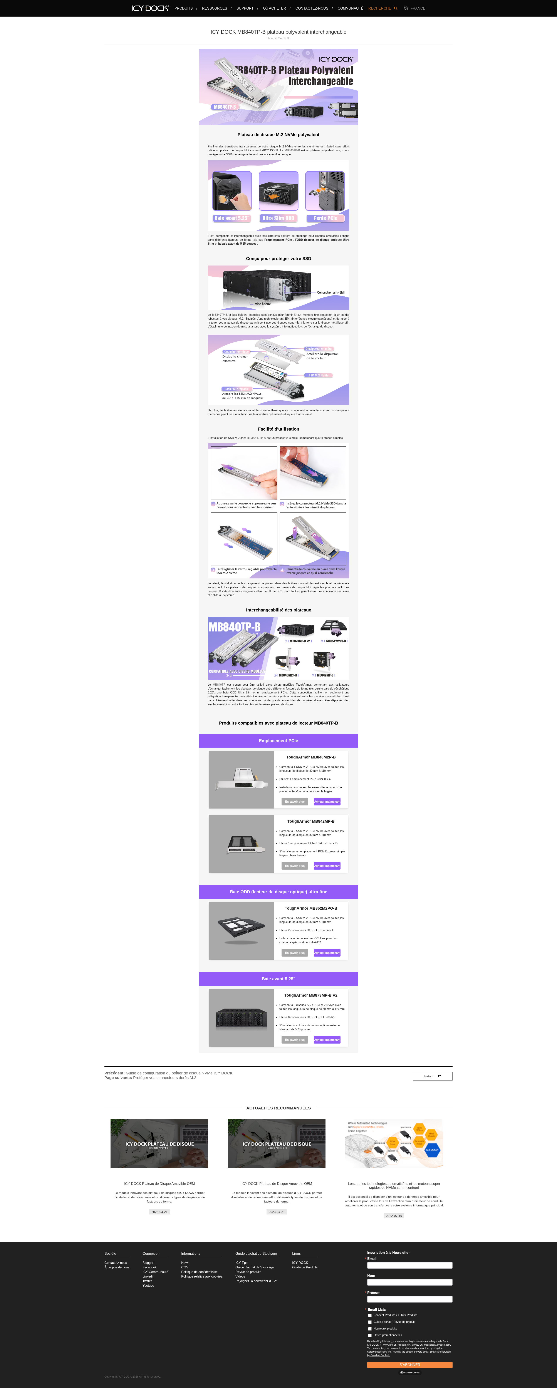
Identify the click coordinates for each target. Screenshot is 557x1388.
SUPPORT (245, 8)
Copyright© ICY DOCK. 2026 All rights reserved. (132, 1376)
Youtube (148, 1285)
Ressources (214, 8)
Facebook (150, 1267)
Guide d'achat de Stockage (254, 1267)
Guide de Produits (305, 1267)
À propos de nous (116, 1267)
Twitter (147, 1281)
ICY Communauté (155, 1272)
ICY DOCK (300, 1262)
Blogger (148, 1262)
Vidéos (240, 1276)
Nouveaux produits (385, 1328)
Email (371, 1258)
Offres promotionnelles (388, 1335)
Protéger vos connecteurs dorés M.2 (164, 1078)
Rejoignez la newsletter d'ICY (256, 1281)
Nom (371, 1275)
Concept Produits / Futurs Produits (395, 1315)
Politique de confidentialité (199, 1272)
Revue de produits (248, 1272)
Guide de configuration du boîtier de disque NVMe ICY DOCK (179, 1073)
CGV (184, 1267)
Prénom (373, 1292)
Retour (429, 1076)
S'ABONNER (410, 1365)
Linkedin (148, 1276)
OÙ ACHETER (274, 8)
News (185, 1262)
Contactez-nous (311, 8)
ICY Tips (241, 1262)
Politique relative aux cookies (201, 1276)
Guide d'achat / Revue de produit (394, 1321)
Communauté (350, 8)
